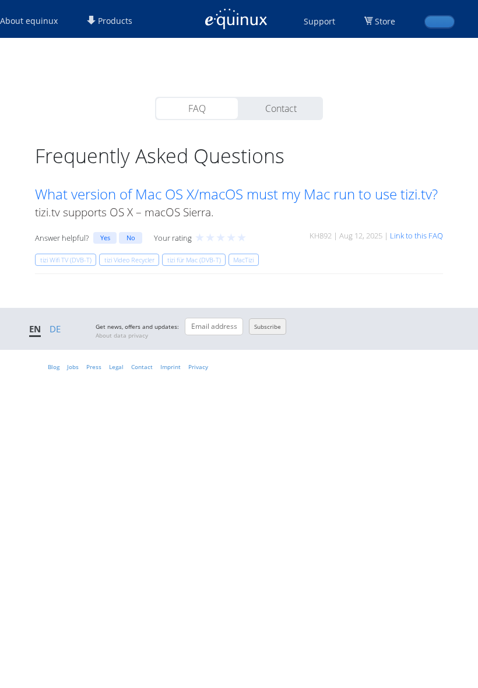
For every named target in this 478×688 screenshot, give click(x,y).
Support (319, 21)
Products (114, 20)
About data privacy (122, 335)
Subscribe (267, 326)
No (130, 237)
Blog (53, 367)
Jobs (73, 367)
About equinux (29, 20)
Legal (116, 367)
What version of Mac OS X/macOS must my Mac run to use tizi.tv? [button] (236, 194)
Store (385, 21)
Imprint (170, 367)
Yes (105, 237)
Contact (281, 108)
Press (93, 367)
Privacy (198, 367)
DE (55, 329)
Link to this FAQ (416, 235)
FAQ (197, 108)
